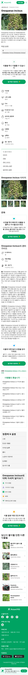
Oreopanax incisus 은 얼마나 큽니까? (14, 395)
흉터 (3, 452)
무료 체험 (20, 2)
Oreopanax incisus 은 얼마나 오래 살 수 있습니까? (14, 405)
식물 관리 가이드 (15, 632)
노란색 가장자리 (7, 456)
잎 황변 (4, 461)
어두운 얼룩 (6, 448)
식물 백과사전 (4, 7)
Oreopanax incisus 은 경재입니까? (14, 400)
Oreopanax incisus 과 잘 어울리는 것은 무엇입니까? (14, 417)
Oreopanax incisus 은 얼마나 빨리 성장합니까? (14, 411)
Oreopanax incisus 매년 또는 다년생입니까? (14, 388)
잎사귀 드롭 (6, 465)
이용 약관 (15, 642)
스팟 (3, 439)
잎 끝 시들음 (6, 443)
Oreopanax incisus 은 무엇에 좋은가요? (14, 382)
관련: (13, 372)
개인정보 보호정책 (6, 642)
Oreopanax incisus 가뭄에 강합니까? (13, 423)
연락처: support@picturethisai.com (15, 649)
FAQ (2, 649)
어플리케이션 (5, 635)
